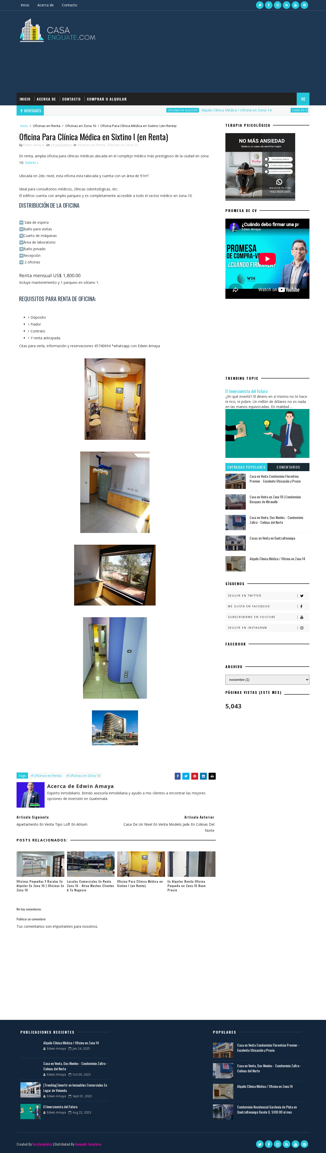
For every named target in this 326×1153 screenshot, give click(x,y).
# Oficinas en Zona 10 (83, 775)
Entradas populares (246, 467)
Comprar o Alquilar (107, 99)
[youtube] (295, 5)
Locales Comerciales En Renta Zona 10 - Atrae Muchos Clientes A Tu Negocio (90, 885)
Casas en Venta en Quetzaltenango (272, 538)
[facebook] (269, 5)
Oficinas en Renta (46, 125)
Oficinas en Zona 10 (80, 125)
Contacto (69, 5)
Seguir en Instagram (247, 627)
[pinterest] (304, 5)
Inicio (25, 5)
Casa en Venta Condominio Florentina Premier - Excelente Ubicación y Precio (275, 478)
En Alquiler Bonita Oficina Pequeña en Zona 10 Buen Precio (187, 885)
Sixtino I (31, 162)
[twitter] (260, 5)
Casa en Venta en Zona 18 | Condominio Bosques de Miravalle (275, 499)
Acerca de (45, 5)
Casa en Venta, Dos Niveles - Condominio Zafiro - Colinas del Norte (276, 520)
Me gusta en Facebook (249, 606)
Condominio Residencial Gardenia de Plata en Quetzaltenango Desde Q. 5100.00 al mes (267, 1109)
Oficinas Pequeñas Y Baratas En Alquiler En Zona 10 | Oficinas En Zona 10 (40, 885)
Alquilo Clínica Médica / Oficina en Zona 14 (216, 110)
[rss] (286, 5)
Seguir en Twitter (245, 595)
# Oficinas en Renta (46, 775)
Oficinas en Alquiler (162, 110)
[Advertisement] (216, 52)
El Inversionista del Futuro (246, 391)
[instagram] (277, 5)
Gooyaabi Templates (88, 1144)
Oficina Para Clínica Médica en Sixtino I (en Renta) (140, 883)
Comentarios (288, 467)
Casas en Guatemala (286, 110)
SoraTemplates (42, 1144)
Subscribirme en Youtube (252, 617)
